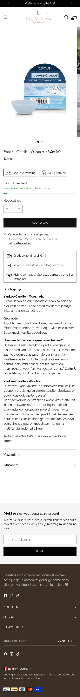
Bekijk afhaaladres (19, 243)
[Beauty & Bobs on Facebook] (5, 596)
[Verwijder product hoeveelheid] (7, 209)
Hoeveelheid (12, 200)
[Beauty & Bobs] (40, 17)
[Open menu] (6, 17)
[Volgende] (71, 3)
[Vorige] (8, 3)
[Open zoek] (66, 17)
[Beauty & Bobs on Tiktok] (18, 596)
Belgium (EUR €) (18, 668)
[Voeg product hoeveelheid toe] (18, 209)
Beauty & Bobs (33, 674)
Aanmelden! (67, 641)
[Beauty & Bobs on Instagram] (12, 596)
